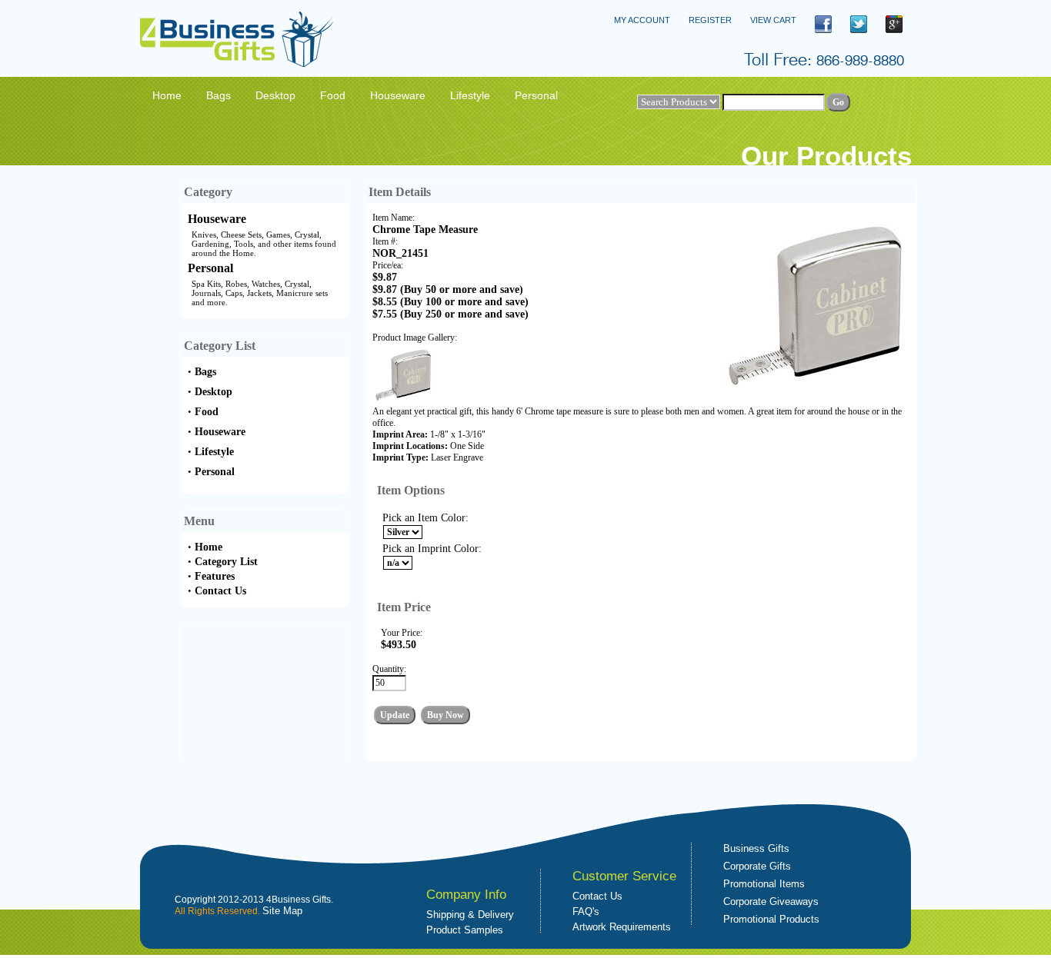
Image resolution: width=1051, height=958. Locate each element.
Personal (210, 267)
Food (207, 411)
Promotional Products (771, 919)
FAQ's (585, 911)
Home (208, 547)
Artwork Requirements (621, 927)
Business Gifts (756, 848)
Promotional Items (764, 884)
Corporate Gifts (757, 866)
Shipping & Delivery (470, 914)
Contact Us (220, 591)
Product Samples (464, 930)
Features (215, 576)
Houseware (217, 218)
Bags (205, 372)
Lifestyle (214, 451)
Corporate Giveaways (771, 901)
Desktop (213, 392)
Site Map (282, 910)
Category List (226, 561)
